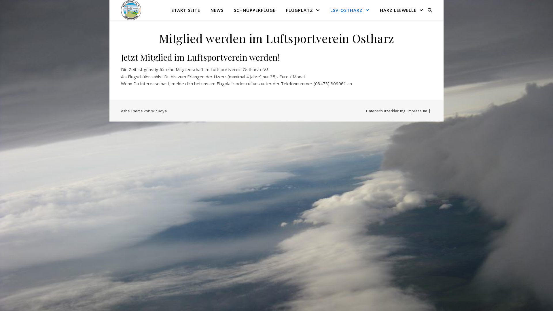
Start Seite (185, 10)
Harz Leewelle (398, 10)
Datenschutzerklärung (385, 110)
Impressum (417, 110)
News (217, 10)
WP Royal (159, 110)
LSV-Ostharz (346, 10)
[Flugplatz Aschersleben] (131, 10)
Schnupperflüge (255, 10)
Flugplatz (299, 10)
